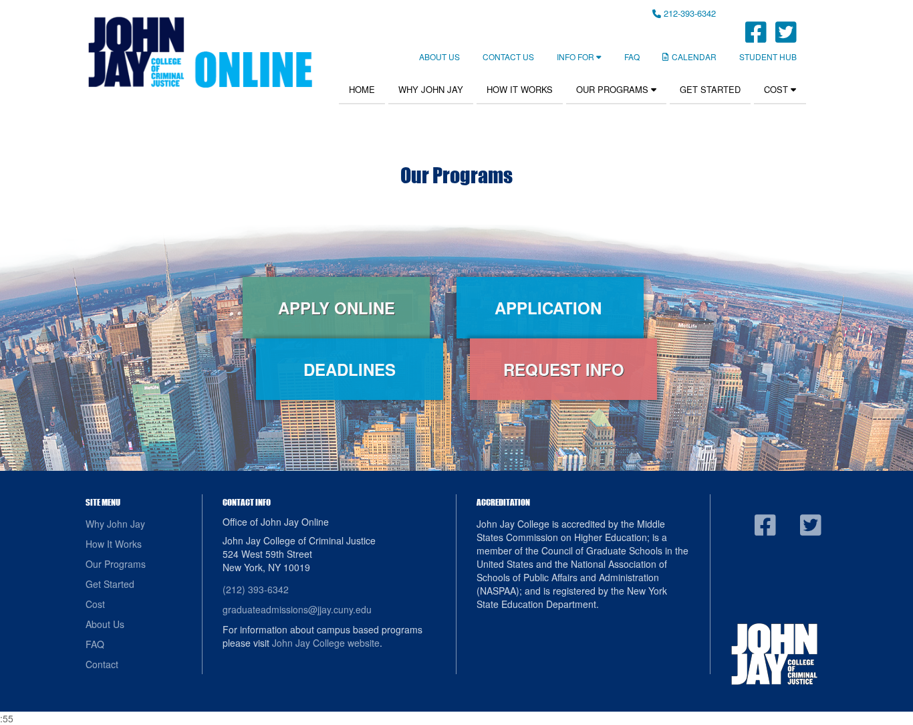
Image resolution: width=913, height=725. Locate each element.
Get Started (710, 89)
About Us (439, 56)
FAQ (632, 56)
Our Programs (613, 89)
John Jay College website (326, 642)
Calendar (694, 56)
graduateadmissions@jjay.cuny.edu (297, 609)
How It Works (520, 89)
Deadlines (349, 369)
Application (550, 307)
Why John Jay (430, 89)
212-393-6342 (688, 13)
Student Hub (768, 56)
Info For (576, 56)
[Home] (199, 52)
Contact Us (508, 56)
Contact (102, 664)
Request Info (563, 369)
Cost (777, 89)
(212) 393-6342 (256, 589)
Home (362, 89)
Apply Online (336, 307)
